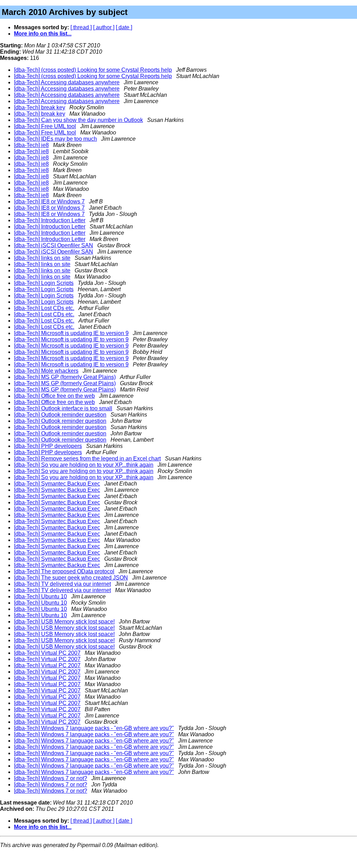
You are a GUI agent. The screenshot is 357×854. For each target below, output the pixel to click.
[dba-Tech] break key (39, 107)
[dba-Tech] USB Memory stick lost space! (64, 621)
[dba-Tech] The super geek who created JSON (71, 578)
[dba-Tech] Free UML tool (45, 126)
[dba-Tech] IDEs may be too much (55, 139)
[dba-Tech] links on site (42, 258)
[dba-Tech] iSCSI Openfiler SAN (53, 245)
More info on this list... (42, 34)
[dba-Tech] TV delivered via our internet (62, 584)
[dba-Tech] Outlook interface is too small (63, 408)
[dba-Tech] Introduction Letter (49, 220)
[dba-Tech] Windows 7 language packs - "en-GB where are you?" (94, 728)
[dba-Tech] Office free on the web (54, 396)
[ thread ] (81, 27)
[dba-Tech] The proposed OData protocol (64, 571)
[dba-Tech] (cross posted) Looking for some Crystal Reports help (93, 70)
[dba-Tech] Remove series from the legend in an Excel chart (87, 458)
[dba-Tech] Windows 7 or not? (50, 778)
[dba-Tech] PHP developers (48, 446)
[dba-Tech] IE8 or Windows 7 (49, 201)
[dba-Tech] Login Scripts (44, 283)
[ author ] (103, 27)
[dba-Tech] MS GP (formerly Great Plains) (65, 377)
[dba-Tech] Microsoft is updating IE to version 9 (71, 333)
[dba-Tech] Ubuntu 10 (40, 596)
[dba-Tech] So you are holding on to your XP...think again (83, 465)
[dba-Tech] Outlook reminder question (60, 415)
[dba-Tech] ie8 (31, 145)
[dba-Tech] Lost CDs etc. (44, 308)
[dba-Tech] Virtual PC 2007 (47, 653)
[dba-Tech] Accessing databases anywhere (67, 82)
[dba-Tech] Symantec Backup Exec (57, 484)
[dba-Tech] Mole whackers (46, 371)
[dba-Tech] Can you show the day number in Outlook (78, 120)
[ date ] (124, 27)
